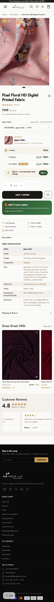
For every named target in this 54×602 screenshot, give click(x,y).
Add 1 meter (22, 194)
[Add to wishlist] (48, 195)
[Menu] (5, 6)
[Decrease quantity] (5, 185)
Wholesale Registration (10, 531)
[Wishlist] (37, 6)
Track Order (6, 550)
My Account (7, 541)
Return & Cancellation (10, 514)
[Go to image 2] (26, 87)
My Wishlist (6, 554)
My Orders (6, 558)
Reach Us (5, 506)
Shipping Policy (7, 518)
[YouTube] (22, 489)
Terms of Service (8, 526)
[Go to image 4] (31, 87)
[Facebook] (10, 489)
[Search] (31, 6)
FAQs (4, 510)
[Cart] (48, 6)
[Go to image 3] (28, 87)
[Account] (42, 6)
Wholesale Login (8, 535)
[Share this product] (49, 96)
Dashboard (6, 546)
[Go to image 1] (23, 87)
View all (46, 326)
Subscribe (41, 460)
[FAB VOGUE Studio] (18, 7)
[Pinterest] (16, 489)
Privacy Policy (7, 522)
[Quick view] (36, 377)
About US (5, 502)
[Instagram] (4, 489)
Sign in (43, 172)
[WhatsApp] (27, 489)
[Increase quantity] (21, 185)
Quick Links (7, 497)
